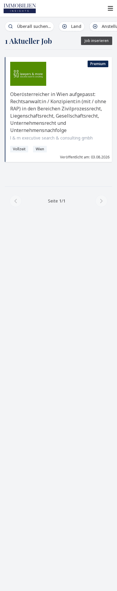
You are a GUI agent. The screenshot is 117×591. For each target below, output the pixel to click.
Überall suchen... (34, 26)
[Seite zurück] (16, 201)
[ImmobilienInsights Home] (20, 8)
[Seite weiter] (101, 201)
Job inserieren (97, 40)
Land (76, 26)
